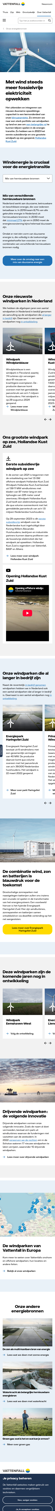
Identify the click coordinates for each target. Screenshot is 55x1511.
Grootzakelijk (29, 12)
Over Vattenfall (44, 12)
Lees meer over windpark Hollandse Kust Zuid (25, 557)
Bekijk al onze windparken (21, 1271)
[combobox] (27, 178)
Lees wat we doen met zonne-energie (28, 1354)
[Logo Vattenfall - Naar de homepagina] (14, 4)
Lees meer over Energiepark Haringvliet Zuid (27, 929)
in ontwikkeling (29, 321)
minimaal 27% (14, 220)
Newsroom (47, 4)
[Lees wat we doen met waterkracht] (27, 1375)
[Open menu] (4, 20)
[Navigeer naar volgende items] (50, 419)
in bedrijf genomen (35, 685)
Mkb (18, 12)
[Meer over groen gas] (27, 1422)
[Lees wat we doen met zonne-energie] (27, 1332)
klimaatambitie (20, 117)
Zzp (12, 12)
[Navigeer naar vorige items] (45, 419)
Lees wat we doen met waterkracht (26, 1401)
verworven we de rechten (23, 1140)
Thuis (5, 12)
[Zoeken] (49, 21)
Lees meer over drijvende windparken (28, 1157)
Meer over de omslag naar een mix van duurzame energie (27, 260)
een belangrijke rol (36, 124)
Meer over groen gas (18, 1444)
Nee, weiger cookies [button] (28, 1500)
